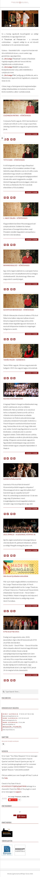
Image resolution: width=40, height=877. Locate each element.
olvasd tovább (31, 134)
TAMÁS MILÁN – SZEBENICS (14, 360)
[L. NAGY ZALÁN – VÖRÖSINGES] (20, 209)
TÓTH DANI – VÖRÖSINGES (14, 160)
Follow (23, 816)
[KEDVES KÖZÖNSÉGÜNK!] (20, 390)
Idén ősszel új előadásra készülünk (15, 576)
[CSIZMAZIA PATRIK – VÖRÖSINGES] (20, 107)
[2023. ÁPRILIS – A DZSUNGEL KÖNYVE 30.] (20, 526)
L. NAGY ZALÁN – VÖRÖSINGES (15, 218)
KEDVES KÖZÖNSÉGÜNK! (13, 399)
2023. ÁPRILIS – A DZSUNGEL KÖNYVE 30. (19, 534)
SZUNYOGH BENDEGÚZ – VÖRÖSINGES (18, 310)
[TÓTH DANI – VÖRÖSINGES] (20, 151)
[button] (3, 744)
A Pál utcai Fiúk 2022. (11, 632)
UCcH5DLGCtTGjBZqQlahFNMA (14, 786)
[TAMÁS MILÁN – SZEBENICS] (20, 351)
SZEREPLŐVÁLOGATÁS (12, 479)
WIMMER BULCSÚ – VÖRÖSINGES (16, 265)
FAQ (18, 789)
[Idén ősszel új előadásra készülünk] (20, 567)
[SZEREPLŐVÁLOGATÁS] (20, 470)
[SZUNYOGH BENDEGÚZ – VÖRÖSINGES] (20, 301)
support (18, 792)
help (6, 778)
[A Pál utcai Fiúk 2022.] (20, 623)
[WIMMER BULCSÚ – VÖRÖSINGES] (20, 256)
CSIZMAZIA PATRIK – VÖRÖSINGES (17, 115)
